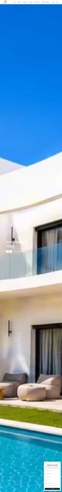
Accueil (14, 2)
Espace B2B (31, 2)
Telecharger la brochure (18, 251)
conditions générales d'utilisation (54, 485)
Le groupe (19, 2)
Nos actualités (36, 2)
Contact (52, 2)
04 (15, 488)
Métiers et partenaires (45, 2)
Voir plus (9, 251)
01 (6, 488)
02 (11, 488)
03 (13, 488)
